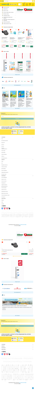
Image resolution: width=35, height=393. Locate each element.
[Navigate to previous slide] (2, 38)
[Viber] (14, 133)
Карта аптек (3, 142)
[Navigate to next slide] (32, 38)
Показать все (17, 74)
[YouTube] (4, 208)
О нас (2, 138)
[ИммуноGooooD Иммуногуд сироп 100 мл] (29, 32)
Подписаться (17, 118)
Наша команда (3, 152)
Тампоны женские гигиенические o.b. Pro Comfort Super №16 (12, 38)
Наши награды (3, 150)
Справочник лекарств (4, 184)
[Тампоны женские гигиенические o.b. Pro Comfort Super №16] (13, 32)
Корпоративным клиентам (5, 172)
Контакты (3, 144)
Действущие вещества (4, 186)
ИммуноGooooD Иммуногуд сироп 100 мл (29, 39)
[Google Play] (20, 131)
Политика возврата (4, 187)
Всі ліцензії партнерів (22, 224)
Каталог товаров (14, 4)
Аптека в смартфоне (4, 170)
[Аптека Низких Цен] (5, 4)
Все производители (17, 85)
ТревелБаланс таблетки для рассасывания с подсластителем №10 (21, 38)
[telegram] (20, 133)
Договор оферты (4, 168)
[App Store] (14, 131)
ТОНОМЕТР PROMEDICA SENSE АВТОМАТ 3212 (4, 37)
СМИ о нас (3, 156)
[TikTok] (9, 208)
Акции (2, 161)
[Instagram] (7, 208)
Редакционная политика (5, 191)
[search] (21, 4)
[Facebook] (2, 208)
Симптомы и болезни (4, 166)
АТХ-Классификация (4, 177)
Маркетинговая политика (5, 193)
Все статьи (17, 108)
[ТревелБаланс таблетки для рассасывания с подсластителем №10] (21, 32)
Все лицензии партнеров (5, 140)
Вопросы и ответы (4, 179)
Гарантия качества (4, 189)
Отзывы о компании (4, 154)
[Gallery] (17, 63)
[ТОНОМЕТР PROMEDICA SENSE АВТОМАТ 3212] (5, 32)
